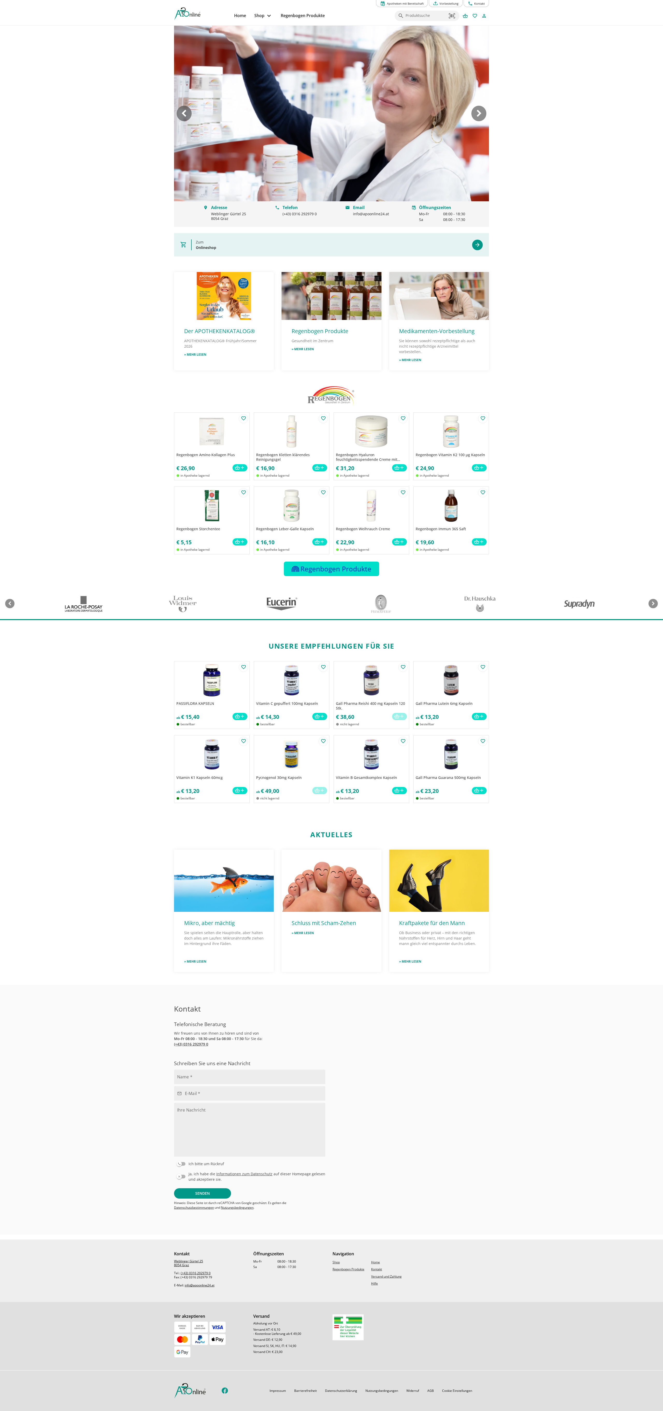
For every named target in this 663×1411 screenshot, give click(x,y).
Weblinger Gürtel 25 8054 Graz (188, 1263)
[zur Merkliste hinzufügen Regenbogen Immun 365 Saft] (482, 492)
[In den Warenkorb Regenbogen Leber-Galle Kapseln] (319, 542)
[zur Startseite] (202, 13)
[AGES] (348, 1327)
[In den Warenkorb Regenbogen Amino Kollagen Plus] (240, 468)
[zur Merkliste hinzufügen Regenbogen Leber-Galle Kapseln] (323, 492)
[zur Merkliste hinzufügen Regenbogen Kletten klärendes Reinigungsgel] (323, 418)
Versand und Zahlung (386, 1276)
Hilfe (374, 1283)
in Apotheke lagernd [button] (195, 475)
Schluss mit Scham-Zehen (324, 923)
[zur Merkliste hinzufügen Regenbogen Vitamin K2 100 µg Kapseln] (482, 418)
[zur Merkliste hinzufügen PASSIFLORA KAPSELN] (243, 667)
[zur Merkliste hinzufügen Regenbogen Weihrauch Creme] (403, 492)
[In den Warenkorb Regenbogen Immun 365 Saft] (479, 542)
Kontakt (376, 1269)
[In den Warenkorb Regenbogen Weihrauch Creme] (399, 542)
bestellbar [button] (188, 724)
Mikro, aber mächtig (209, 923)
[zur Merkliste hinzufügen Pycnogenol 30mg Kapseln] (323, 741)
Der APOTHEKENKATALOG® (219, 331)
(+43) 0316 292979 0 (191, 1044)
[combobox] (426, 17)
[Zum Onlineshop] (477, 245)
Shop (336, 1262)
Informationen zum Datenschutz (244, 1173)
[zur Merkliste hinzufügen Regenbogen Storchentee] (243, 492)
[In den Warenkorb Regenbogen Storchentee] (240, 542)
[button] (452, 15)
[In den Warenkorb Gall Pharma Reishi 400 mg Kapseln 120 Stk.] (399, 716)
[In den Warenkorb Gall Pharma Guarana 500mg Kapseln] (479, 790)
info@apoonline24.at (199, 1285)
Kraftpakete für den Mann (432, 923)
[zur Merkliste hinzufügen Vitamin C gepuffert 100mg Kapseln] (323, 667)
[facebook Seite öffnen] (225, 1391)
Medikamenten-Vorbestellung (436, 331)
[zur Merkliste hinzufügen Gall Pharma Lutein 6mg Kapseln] (482, 667)
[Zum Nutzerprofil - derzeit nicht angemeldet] (484, 16)
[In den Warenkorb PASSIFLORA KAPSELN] (240, 716)
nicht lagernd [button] (349, 724)
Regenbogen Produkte (321, 331)
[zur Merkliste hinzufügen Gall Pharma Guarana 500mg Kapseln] (482, 741)
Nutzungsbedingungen (237, 1207)
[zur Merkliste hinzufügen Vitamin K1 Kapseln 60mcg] (243, 741)
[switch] (248, 1163)
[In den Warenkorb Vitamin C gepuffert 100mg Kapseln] (319, 716)
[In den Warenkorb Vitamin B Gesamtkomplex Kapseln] (399, 790)
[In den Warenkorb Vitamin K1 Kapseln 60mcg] (240, 790)
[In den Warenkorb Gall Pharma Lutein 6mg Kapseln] (479, 716)
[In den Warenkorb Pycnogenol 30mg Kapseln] (319, 790)
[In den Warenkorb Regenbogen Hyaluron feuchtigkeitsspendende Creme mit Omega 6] (399, 468)
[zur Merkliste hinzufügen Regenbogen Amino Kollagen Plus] (243, 418)
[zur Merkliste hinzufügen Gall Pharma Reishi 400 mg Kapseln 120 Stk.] (403, 667)
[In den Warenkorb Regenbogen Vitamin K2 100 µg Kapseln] (479, 468)
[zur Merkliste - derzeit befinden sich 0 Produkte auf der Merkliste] (475, 16)
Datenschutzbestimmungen (194, 1207)
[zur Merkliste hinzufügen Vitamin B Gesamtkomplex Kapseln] (403, 741)
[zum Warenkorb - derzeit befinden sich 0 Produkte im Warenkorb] (465, 16)
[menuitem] (240, 15)
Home (375, 1262)
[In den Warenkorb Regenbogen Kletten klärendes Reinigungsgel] (319, 468)
